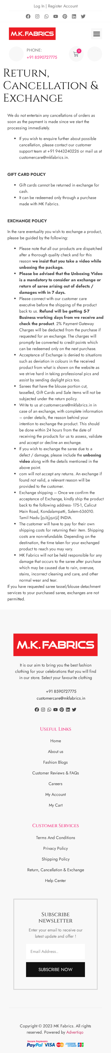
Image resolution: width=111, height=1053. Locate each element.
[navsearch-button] (94, 53)
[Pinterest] (64, 16)
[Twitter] (83, 16)
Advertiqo (75, 1032)
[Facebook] (28, 16)
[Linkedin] (74, 16)
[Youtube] (55, 16)
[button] (96, 34)
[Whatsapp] (46, 16)
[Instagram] (37, 16)
